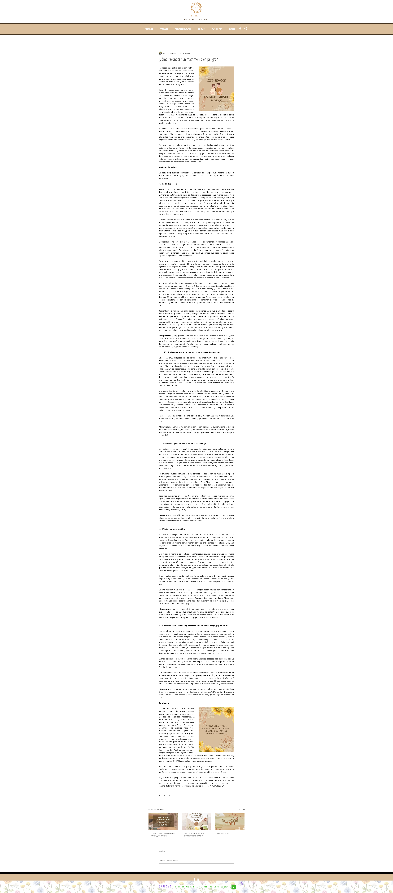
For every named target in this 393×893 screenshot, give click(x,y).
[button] (242, 883)
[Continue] (234, 887)
